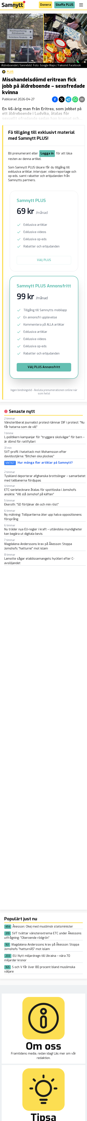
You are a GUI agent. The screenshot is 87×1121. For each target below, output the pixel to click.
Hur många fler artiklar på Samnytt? (45, 463)
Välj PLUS (44, 260)
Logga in (47, 153)
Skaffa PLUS (64, 5)
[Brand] (13, 5)
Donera (45, 5)
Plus (10, 71)
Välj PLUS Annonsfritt (44, 367)
